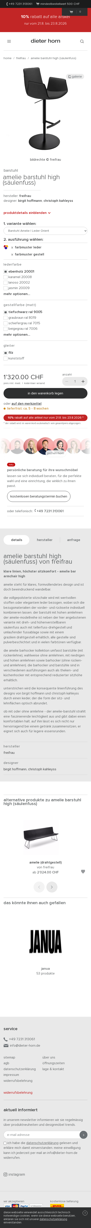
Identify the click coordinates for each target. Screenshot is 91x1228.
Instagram (17, 1175)
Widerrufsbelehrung (18, 1080)
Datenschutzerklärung (20, 1069)
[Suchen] (81, 41)
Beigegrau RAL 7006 (23, 328)
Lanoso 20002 (19, 282)
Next (51, 887)
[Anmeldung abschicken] (83, 1135)
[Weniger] (66, 381)
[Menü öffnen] (9, 41)
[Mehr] (83, 381)
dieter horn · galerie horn (46, 41)
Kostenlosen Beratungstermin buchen (38, 496)
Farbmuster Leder (27, 247)
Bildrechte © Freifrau (45, 159)
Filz (10, 352)
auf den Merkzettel (26, 403)
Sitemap (9, 1057)
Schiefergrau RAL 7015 (24, 323)
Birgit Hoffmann (30, 200)
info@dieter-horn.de (25, 1045)
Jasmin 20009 (19, 288)
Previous (39, 887)
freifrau (21, 58)
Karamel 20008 (20, 277)
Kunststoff (16, 358)
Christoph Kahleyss (58, 200)
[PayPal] (24, 1206)
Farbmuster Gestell (28, 254)
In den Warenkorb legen (45, 393)
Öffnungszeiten (53, 1063)
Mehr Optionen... (17, 294)
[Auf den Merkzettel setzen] (83, 872)
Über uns (48, 1057)
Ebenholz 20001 (21, 271)
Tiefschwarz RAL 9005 (25, 312)
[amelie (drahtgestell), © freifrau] (45, 854)
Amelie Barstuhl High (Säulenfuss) (53, 58)
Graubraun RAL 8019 (22, 317)
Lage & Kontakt (53, 1069)
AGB (6, 1063)
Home (7, 58)
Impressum (11, 1075)
